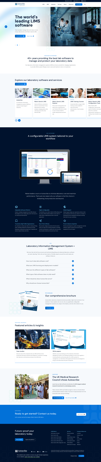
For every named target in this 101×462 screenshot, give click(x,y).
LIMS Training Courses (77, 101)
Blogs (78, 437)
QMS (48, 4)
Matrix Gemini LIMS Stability (56, 438)
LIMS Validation (70, 442)
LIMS (43, 4)
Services (59, 4)
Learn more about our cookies (32, 456)
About (65, 4)
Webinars (79, 444)
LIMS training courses (71, 437)
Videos (78, 442)
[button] (6, 26)
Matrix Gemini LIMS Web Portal (57, 440)
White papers (57, 351)
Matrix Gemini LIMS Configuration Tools (58, 442)
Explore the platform (29, 439)
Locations (79, 433)
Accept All (81, 455)
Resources (71, 4)
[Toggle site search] (85, 4)
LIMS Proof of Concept (71, 444)
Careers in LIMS (80, 435)
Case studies (20, 351)
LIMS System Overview (55, 433)
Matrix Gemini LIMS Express (58, 102)
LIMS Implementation (71, 440)
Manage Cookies (74, 455)
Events (78, 440)
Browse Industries (70, 433)
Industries (53, 4)
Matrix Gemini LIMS (40, 101)
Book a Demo (78, 4)
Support (68, 435)
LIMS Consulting (70, 438)
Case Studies (79, 438)
